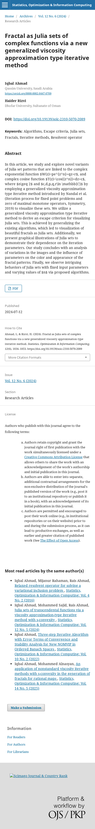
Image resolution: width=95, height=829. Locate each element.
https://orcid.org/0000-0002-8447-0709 (28, 93)
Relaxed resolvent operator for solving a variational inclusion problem (48, 588)
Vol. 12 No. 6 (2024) (52, 16)
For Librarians (18, 752)
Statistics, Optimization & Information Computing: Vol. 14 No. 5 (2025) (50, 683)
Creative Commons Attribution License (53, 457)
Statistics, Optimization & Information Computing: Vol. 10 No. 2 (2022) (50, 654)
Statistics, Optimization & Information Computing (52, 5)
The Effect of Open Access (59, 540)
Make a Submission (26, 707)
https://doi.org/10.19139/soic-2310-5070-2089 (49, 119)
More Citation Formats (24, 357)
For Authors (16, 744)
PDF (15, 288)
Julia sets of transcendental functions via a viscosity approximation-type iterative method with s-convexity (49, 615)
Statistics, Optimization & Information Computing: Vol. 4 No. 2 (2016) (52, 595)
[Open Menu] (5, 5)
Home (9, 16)
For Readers (16, 737)
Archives (26, 16)
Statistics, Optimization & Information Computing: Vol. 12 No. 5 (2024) (50, 624)
